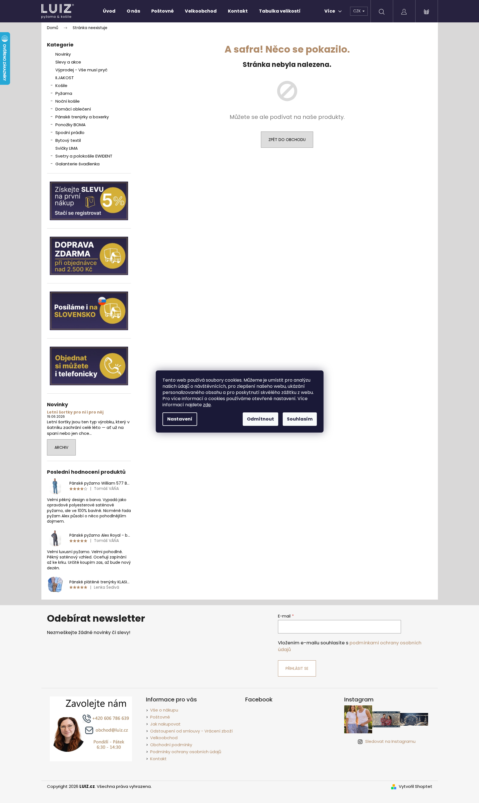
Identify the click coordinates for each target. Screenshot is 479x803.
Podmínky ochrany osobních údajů (185, 752)
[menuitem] (109, 11)
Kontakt (158, 759)
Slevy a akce (68, 62)
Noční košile (67, 101)
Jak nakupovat (165, 724)
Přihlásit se (296, 668)
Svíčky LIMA (66, 148)
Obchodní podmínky (171, 745)
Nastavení (179, 419)
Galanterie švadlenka (77, 164)
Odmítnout (260, 419)
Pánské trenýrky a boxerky (82, 117)
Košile (61, 85)
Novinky (63, 54)
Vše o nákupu (164, 710)
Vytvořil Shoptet (415, 786)
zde (207, 405)
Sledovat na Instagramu (390, 741)
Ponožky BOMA (70, 125)
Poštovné (160, 717)
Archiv (61, 447)
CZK (357, 11)
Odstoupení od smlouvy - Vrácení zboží (191, 731)
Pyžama (63, 93)
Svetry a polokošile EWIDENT (83, 156)
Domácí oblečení (73, 109)
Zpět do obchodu (287, 139)
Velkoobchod (164, 738)
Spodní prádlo (69, 132)
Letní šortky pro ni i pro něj (75, 412)
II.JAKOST (64, 78)
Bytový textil (68, 140)
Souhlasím (300, 419)
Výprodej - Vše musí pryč (81, 70)
